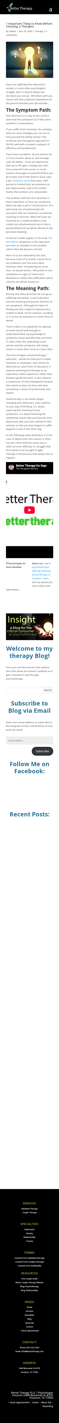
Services (29, 1311)
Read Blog (47, 1406)
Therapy (39, 31)
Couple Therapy (29, 1212)
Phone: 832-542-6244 (29, 1347)
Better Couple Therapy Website (29, 1282)
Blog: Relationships (29, 1290)
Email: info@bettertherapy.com (30, 1351)
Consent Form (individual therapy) (29, 1258)
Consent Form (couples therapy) (29, 1261)
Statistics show (21, 180)
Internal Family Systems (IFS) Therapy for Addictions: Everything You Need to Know (27, 934)
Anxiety (29, 1233)
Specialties (29, 1315)
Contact (29, 1326)
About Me (29, 1323)
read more (18, 883)
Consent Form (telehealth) (29, 1265)
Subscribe (42, 751)
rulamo (12, 31)
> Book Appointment (29, 1330)
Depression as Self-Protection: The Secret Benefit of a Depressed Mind (29, 1006)
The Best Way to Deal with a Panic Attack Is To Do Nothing (29, 1149)
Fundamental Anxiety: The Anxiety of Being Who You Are (27, 1077)
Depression (29, 1229)
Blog (30, 1319)
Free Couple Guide (29, 1278)
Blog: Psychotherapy (29, 1286)
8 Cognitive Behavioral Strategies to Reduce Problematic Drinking (29, 864)
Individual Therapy (29, 1208)
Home (29, 1307)
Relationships (30, 1237)
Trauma (29, 1241)
